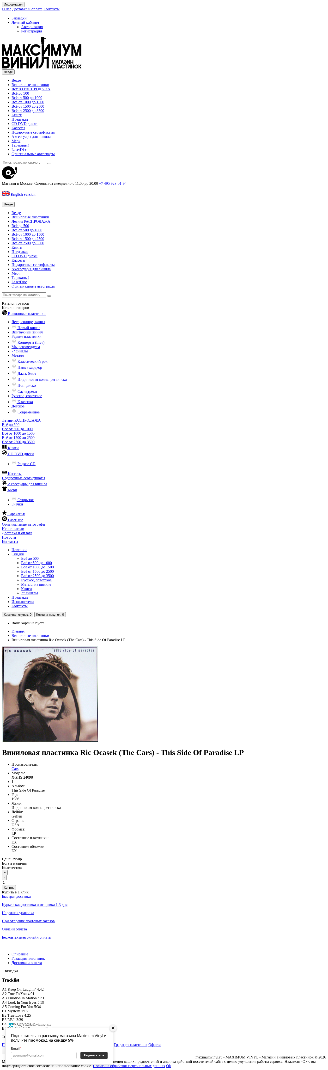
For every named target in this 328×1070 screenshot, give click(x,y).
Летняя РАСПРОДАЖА (31, 89)
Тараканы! (20, 145)
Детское (18, 406)
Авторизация (32, 27)
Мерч (16, 141)
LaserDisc (19, 150)
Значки (17, 504)
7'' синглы (20, 351)
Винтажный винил (27, 332)
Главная (18, 631)
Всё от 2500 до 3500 (28, 111)
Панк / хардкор (29, 367)
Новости (9, 537)
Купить (9, 887)
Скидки (18, 554)
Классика (25, 402)
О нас (6, 9)
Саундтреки (27, 391)
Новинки (19, 550)
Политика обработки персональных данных (129, 1066)
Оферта (154, 1045)
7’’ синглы (29, 593)
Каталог (15, 308)
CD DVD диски (24, 124)
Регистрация (31, 31)
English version (23, 194)
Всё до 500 (20, 93)
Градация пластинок (28, 958)
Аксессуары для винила (31, 137)
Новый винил (28, 328)
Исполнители (13, 529)
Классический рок (32, 361)
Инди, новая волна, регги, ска (42, 379)
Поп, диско (26, 385)
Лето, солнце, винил (28, 322)
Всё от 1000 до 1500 (28, 102)
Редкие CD (26, 464)
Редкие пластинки (27, 336)
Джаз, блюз (26, 373)
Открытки (25, 500)
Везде (16, 80)
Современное (28, 412)
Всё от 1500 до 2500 (28, 106)
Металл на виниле (36, 584)
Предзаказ (20, 119)
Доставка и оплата (27, 9)
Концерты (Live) (30, 342)
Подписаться (94, 1055)
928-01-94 (113, 183)
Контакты (51, 9)
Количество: (12, 868)
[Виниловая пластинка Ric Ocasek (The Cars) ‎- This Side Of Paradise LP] (50, 741)
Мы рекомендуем (26, 347)
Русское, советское (27, 396)
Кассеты (18, 128)
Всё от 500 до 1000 (27, 98)
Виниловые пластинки (30, 85)
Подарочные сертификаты (33, 132)
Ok (168, 1066)
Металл (18, 355)
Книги (17, 115)
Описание (20, 954)
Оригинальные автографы (33, 154)
